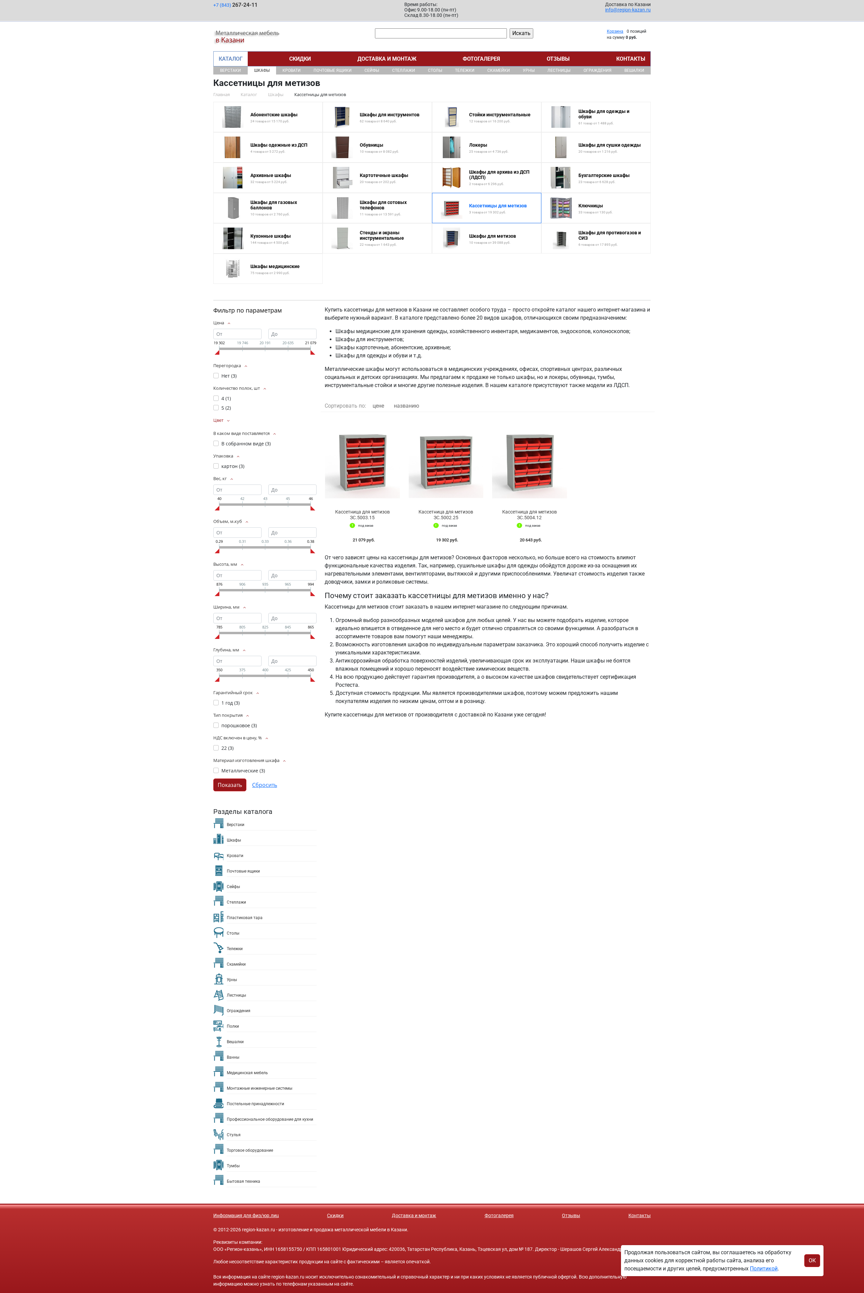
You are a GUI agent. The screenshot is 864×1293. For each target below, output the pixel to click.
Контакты (630, 59)
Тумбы (233, 1166)
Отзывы (558, 59)
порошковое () (239, 725)
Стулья (234, 1135)
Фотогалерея (481, 59)
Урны (529, 70)
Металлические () (243, 770)
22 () (227, 748)
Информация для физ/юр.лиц (246, 1215)
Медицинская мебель (247, 1072)
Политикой (764, 1268)
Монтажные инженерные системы (259, 1088)
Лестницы (558, 70)
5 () (226, 408)
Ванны (233, 1057)
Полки (233, 1026)
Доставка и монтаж (386, 59)
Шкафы (262, 70)
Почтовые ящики (333, 70)
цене (378, 406)
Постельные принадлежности (255, 1103)
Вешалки (634, 70)
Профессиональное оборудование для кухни (270, 1119)
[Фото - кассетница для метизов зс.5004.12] (529, 460)
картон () (232, 466)
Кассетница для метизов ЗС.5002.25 (445, 514)
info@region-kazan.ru (628, 9)
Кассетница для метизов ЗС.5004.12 (529, 514)
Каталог (231, 59)
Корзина (615, 31)
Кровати (291, 70)
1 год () (230, 703)
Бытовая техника (243, 1181)
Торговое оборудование (250, 1150)
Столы (435, 70)
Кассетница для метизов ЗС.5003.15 (362, 514)
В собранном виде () (246, 443)
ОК (812, 1260)
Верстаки (230, 70)
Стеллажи (403, 70)
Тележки (465, 70)
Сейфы (371, 70)
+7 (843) (235, 5)
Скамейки (498, 70)
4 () (226, 398)
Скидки (300, 59)
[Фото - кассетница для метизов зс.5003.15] (362, 460)
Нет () (229, 376)
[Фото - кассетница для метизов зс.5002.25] (446, 460)
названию (406, 406)
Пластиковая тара (245, 917)
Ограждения (598, 70)
